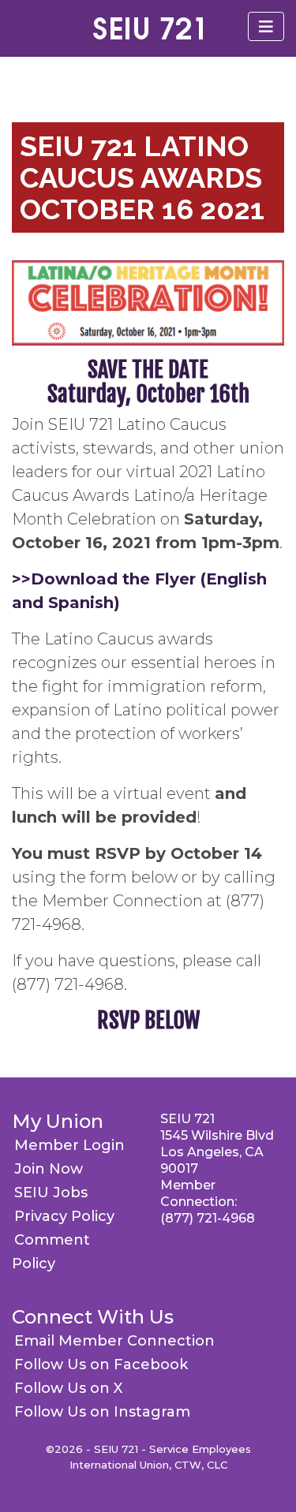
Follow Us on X (68, 1388)
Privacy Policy (64, 1216)
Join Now (48, 1169)
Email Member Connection (114, 1341)
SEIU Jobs (51, 1192)
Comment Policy (51, 1251)
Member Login (69, 1145)
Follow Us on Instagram (102, 1412)
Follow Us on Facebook (101, 1364)
